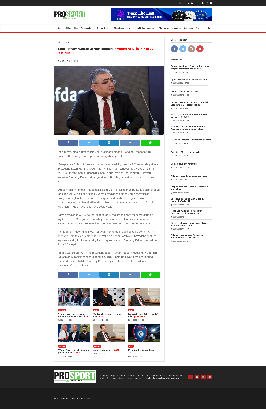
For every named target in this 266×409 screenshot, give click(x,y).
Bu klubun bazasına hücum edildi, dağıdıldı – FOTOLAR (187, 200)
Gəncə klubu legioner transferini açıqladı (191, 140)
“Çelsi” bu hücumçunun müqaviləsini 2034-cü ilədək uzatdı (189, 224)
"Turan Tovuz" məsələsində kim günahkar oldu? (73, 351)
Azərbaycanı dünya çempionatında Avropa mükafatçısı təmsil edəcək (188, 127)
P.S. (96, 310)
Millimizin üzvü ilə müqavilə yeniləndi (189, 176)
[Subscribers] (211, 3)
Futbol (66, 42)
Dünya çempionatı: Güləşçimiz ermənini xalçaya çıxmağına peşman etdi (190, 67)
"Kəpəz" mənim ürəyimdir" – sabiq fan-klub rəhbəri (190, 188)
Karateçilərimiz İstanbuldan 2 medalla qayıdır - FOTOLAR (190, 115)
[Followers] (203, 3)
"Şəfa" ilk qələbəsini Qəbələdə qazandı (189, 79)
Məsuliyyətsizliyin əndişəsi (142, 351)
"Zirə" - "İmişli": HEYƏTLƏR (184, 91)
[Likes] (199, 3)
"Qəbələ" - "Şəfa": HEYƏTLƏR (185, 152)
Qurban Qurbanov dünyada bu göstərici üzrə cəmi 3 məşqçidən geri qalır (190, 103)
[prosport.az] (69, 15)
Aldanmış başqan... (106, 350)
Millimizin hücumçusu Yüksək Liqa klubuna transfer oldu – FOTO (188, 236)
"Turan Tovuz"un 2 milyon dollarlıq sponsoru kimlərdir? (73, 315)
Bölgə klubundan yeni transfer (185, 164)
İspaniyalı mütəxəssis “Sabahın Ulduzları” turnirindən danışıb (186, 212)
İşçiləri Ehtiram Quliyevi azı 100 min (143, 315)
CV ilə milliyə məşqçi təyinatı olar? (107, 315)
